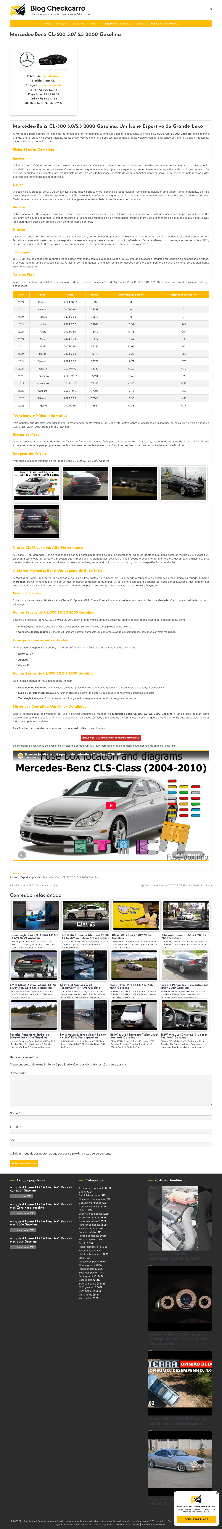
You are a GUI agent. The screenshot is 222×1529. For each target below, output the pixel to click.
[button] (217, 1493)
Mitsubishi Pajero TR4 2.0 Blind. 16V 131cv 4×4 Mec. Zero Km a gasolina (41, 1206)
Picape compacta (89, 1261)
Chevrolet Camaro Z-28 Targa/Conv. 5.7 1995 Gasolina (80, 986)
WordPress (160, 1524)
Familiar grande (88, 1228)
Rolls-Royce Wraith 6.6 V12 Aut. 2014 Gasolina (131, 986)
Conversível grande (90, 1202)
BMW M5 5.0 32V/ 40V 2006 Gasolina (131, 937)
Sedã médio (85, 1279)
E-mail (15, 1126)
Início (48, 23)
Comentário (19, 1073)
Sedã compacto (88, 1272)
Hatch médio (86, 1250)
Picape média (86, 1268)
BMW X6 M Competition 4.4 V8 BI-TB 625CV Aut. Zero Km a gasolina (85, 937)
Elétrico (83, 1210)
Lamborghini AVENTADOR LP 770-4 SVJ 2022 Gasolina (35, 937)
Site (12, 1140)
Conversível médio (89, 1206)
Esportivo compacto (90, 1213)
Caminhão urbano (89, 1195)
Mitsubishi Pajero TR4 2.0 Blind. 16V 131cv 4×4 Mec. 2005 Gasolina (41, 1240)
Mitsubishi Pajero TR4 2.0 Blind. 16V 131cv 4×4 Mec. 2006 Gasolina (41, 1223)
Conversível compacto (92, 1199)
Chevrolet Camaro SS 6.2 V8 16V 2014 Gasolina (184, 937)
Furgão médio (87, 1239)
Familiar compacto (89, 1224)
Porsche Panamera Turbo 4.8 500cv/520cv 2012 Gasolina (29, 1036)
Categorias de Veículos (115, 23)
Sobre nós (78, 23)
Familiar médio (87, 1232)
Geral (82, 1243)
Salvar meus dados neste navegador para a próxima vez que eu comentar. (63, 1153)
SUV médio (85, 1290)
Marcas (139, 23)
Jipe (81, 1257)
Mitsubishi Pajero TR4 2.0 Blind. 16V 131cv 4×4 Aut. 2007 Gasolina (41, 1189)
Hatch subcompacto (90, 1254)
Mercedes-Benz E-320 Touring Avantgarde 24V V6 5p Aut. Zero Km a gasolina (179, 1339)
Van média (85, 1298)
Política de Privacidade (164, 23)
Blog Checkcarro (58, 8)
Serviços (62, 23)
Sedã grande (86, 1276)
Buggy (82, 1191)
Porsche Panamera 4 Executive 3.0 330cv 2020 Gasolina (184, 986)
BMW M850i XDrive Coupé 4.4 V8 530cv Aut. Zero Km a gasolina (33, 986)
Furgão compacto (89, 1235)
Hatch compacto (88, 1246)
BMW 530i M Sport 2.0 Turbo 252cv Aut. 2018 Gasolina (134, 1036)
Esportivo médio (88, 1221)
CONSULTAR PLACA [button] (196, 1519)
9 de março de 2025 (22, 1196)
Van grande (85, 1294)
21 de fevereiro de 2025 (24, 1213)
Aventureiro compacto (91, 1188)
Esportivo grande (50, 85)
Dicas (93, 23)
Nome (15, 1113)
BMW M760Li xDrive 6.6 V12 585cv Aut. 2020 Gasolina (184, 1036)
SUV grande (86, 1287)
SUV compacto (87, 1283)
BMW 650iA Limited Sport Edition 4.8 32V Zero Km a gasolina (83, 1036)
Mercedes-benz (51, 76)
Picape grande (87, 1265)
